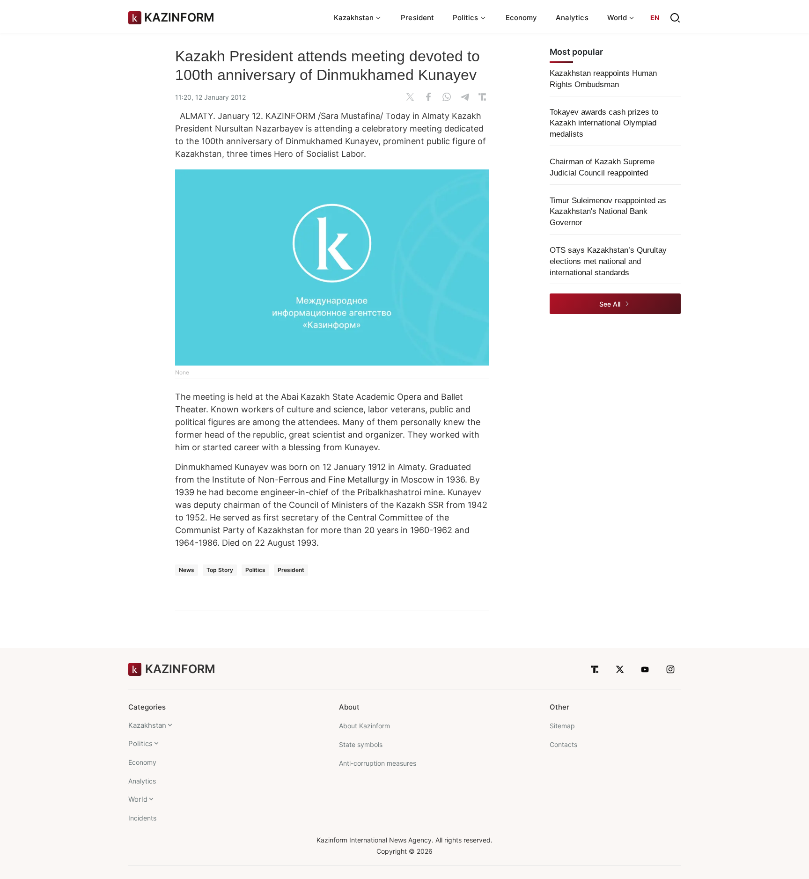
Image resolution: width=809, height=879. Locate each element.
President (417, 17)
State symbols (360, 744)
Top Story (219, 569)
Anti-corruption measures (377, 763)
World (137, 799)
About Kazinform (364, 726)
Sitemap (562, 726)
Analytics (572, 17)
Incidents (142, 818)
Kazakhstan (147, 725)
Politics (255, 569)
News (186, 569)
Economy (521, 17)
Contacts (563, 744)
